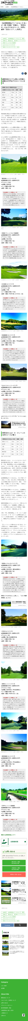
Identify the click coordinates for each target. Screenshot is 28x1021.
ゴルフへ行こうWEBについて (8, 1000)
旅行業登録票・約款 (6, 1007)
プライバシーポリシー (6, 1005)
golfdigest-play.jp (24, 19)
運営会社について (5, 997)
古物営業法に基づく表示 (7, 1010)
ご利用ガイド (4, 1013)
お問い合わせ (4, 1002)
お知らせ (3, 1015)
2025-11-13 (4, 34)
